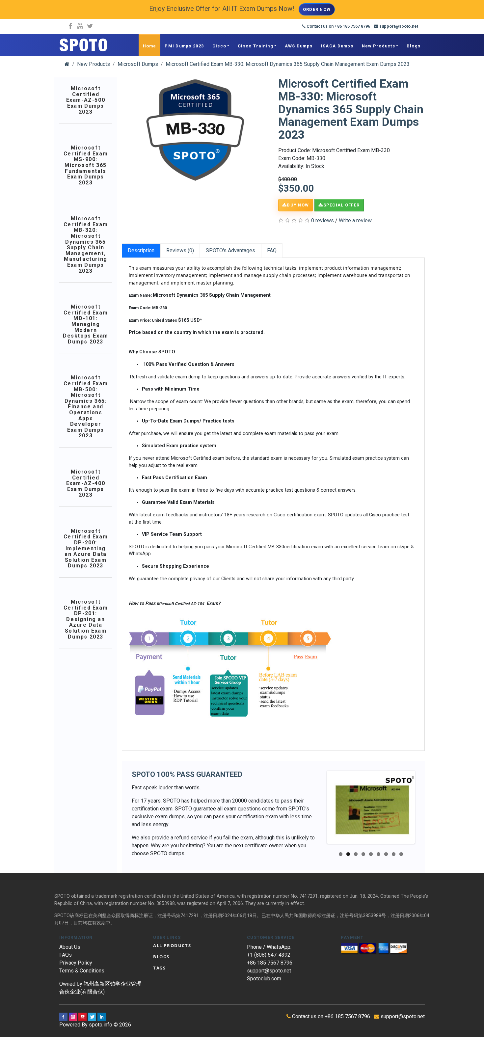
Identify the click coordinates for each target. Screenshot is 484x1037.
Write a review (355, 220)
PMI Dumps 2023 (184, 45)
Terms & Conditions (81, 971)
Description (141, 250)
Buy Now (298, 205)
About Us (69, 947)
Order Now (317, 9)
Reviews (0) (180, 250)
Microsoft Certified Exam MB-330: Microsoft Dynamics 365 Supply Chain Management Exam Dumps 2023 (288, 64)
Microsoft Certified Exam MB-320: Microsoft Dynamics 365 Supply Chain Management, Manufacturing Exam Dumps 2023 (86, 245)
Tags (159, 968)
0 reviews (322, 220)
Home (149, 45)
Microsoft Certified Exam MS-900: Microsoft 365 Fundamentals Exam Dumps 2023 (86, 165)
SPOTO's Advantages (230, 250)
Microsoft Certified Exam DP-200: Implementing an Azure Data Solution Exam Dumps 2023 (86, 548)
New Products (378, 45)
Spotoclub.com (264, 978)
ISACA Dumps (337, 45)
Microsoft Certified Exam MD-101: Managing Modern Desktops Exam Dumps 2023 (85, 324)
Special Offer (341, 205)
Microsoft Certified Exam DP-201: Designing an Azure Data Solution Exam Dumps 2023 (86, 619)
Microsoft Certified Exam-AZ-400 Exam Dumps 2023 (85, 483)
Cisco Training (255, 45)
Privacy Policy (75, 963)
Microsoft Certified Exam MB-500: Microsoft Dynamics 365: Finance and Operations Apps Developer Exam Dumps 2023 (86, 407)
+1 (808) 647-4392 (268, 955)
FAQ (272, 250)
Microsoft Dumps (138, 64)
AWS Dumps (299, 45)
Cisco (219, 45)
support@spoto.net (269, 971)
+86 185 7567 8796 (269, 963)
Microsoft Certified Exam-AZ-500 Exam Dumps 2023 (85, 100)
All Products (172, 945)
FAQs (65, 955)
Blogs (413, 45)
